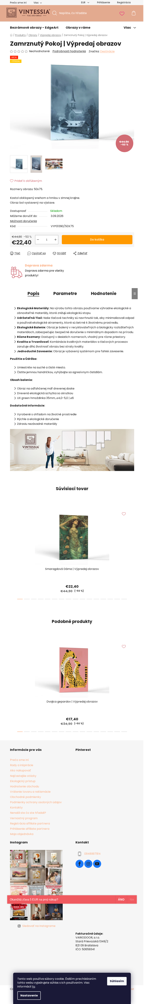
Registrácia (124, 2)
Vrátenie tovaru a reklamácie (30, 792)
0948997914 (92, 854)
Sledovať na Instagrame (38, 926)
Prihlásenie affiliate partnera (29, 829)
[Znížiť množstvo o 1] (38, 239)
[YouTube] (97, 864)
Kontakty (16, 807)
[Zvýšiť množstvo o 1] (55, 239)
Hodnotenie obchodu (24, 786)
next (131, 553)
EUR (83, 2)
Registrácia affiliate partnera (30, 823)
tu (33, 986)
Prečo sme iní (18, 2)
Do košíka (97, 240)
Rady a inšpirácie (21, 765)
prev (13, 553)
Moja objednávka (21, 834)
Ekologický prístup (22, 781)
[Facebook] (80, 864)
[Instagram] (88, 864)
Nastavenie (29, 995)
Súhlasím (117, 981)
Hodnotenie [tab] (103, 293)
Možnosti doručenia (23, 221)
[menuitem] (34, 28)
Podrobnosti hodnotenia (69, 51)
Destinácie (107, 51)
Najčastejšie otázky (23, 776)
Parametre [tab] (65, 293)
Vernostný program (24, 818)
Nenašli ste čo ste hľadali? (28, 813)
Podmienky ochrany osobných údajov (36, 802)
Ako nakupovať (20, 770)
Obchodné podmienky (25, 797)
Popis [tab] (33, 293)
